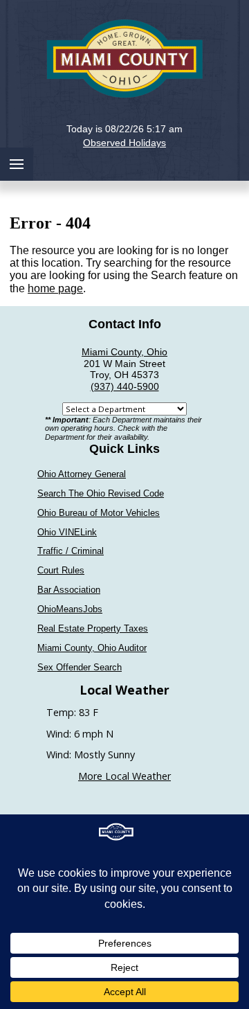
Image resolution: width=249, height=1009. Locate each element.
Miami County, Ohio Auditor (92, 648)
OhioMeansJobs (69, 609)
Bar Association (68, 589)
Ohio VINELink (67, 532)
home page (55, 288)
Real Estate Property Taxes (92, 628)
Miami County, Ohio (124, 351)
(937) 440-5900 (125, 386)
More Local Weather (124, 776)
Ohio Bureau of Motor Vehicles (98, 513)
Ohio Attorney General (81, 474)
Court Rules (60, 570)
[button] (125, 117)
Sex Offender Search (79, 667)
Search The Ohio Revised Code (100, 493)
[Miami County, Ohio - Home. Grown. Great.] (124, 57)
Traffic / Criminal (70, 551)
